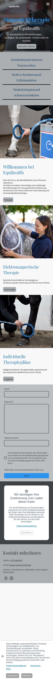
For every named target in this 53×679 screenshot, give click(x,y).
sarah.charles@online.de (20, 565)
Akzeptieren (26, 532)
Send (26, 475)
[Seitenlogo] (14, 13)
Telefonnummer (11, 438)
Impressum (35, 666)
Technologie (9, 289)
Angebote (8, 379)
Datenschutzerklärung (26, 526)
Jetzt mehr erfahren (26, 46)
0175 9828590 (16, 560)
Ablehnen (26, 675)
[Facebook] (6, 578)
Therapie (8, 200)
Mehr (8, 669)
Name (7, 389)
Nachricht (8, 401)
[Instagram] (11, 578)
